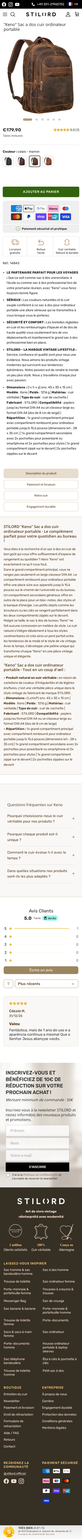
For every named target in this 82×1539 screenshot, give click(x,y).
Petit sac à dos (53, 1371)
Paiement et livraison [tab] (41, 484)
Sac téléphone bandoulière (14, 1361)
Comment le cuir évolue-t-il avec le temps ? (36, 855)
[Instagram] (10, 4)
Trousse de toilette (17, 1281)
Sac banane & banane (20, 1309)
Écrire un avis (41, 970)
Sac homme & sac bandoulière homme (18, 1272)
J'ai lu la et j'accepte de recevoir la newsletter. (37, 1176)
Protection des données (59, 1414)
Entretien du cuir (15, 1394)
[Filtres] (8, 984)
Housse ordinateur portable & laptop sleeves (56, 1347)
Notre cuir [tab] (41, 495)
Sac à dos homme (56, 1270)
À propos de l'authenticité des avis (36, 1534)
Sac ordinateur (53, 1332)
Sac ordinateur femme (59, 1281)
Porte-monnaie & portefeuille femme (17, 1291)
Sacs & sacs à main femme (18, 1334)
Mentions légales (54, 1428)
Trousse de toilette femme (17, 1322)
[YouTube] (17, 4)
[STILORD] (41, 14)
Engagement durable (57, 1408)
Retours (9, 1440)
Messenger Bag (15, 1301)
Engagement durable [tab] (41, 506)
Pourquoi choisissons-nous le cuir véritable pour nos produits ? (35, 819)
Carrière (48, 1401)
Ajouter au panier (41, 192)
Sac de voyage (53, 1301)
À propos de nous (54, 1394)
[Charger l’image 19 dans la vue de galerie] (41, 75)
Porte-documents (56, 1320)
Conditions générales (57, 1421)
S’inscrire (37, 1167)
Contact (9, 1446)
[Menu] (5, 14)
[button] (62, 130)
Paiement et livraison (19, 1408)
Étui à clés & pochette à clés (60, 1361)
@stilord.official (15, 1474)
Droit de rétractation (18, 1414)
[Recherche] (15, 14)
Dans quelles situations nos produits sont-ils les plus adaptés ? (37, 874)
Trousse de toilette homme (17, 1373)
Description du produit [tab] (41, 473)
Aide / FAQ (11, 1433)
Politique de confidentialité (40, 1174)
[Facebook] (4, 4)
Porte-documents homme (17, 1345)
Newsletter (12, 1401)
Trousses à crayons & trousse (58, 1291)
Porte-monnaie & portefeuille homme (57, 1310)
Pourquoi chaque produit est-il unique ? (32, 837)
